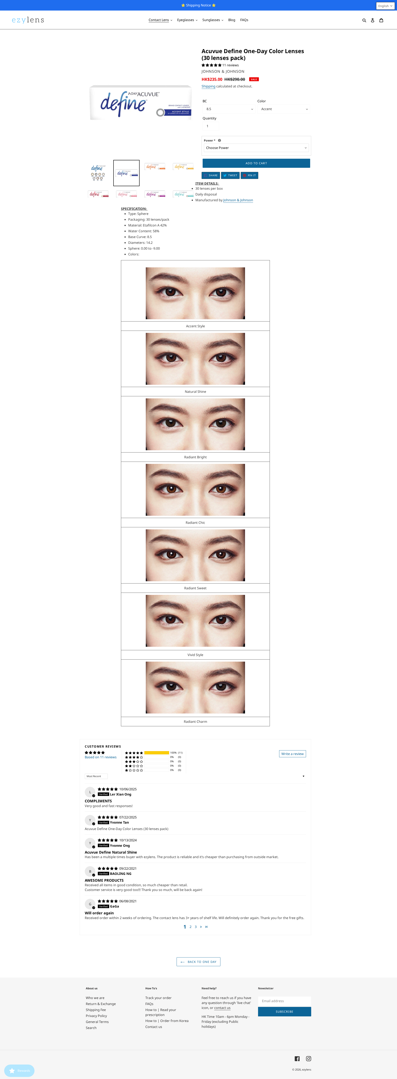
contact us (222, 1007)
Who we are (95, 998)
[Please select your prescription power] (219, 140)
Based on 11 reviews (101, 757)
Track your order (158, 998)
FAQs (149, 1004)
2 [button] (190, 926)
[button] (212, 65)
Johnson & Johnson (238, 200)
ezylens (306, 1069)
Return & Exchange (101, 1004)
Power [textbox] (234, 140)
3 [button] (196, 926)
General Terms (97, 1021)
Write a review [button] (292, 753)
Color (261, 101)
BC (205, 101)
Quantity (209, 118)
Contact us (153, 1026)
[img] (108, 789)
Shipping (208, 86)
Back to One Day (202, 962)
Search (91, 1027)
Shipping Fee (96, 1010)
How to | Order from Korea (167, 1020)
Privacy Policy (96, 1015)
